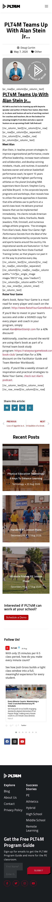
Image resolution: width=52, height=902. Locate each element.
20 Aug (24, 648)
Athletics (32, 801)
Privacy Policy (13, 810)
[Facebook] (7, 741)
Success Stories (32, 787)
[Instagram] (15, 741)
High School (34, 814)
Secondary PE (18, 535)
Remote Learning (32, 828)
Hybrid (30, 808)
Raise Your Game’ (30, 109)
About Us (10, 797)
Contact (9, 804)
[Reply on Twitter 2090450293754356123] (7, 726)
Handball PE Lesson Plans (26, 529)
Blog (7, 791)
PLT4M (14, 647)
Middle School (35, 820)
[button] (7, 408)
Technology (18, 484)
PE (28, 795)
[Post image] (26, 467)
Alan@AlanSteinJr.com (23, 329)
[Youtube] (22, 741)
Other (38, 51)
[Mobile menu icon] (46, 6)
